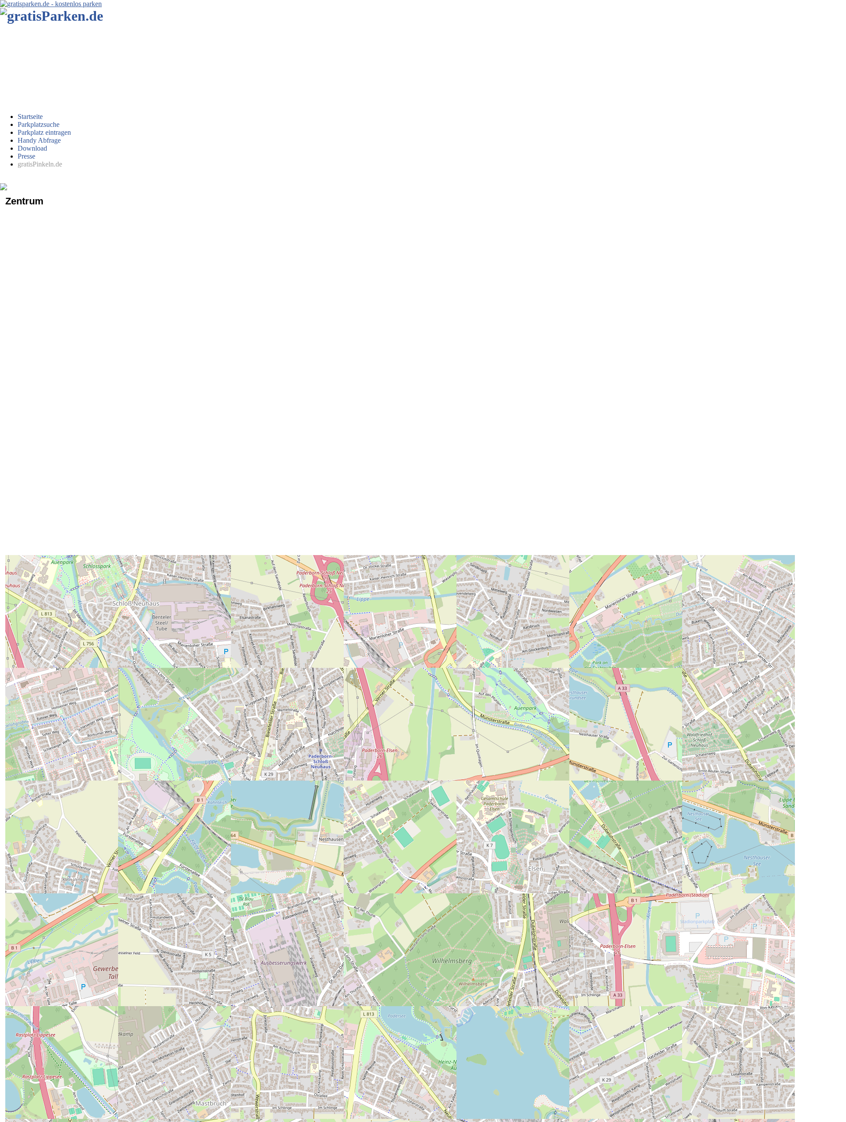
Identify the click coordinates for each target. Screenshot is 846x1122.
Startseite (30, 116)
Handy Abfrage (39, 140)
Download (32, 148)
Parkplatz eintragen (44, 132)
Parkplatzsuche (38, 124)
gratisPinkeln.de (40, 164)
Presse (26, 156)
